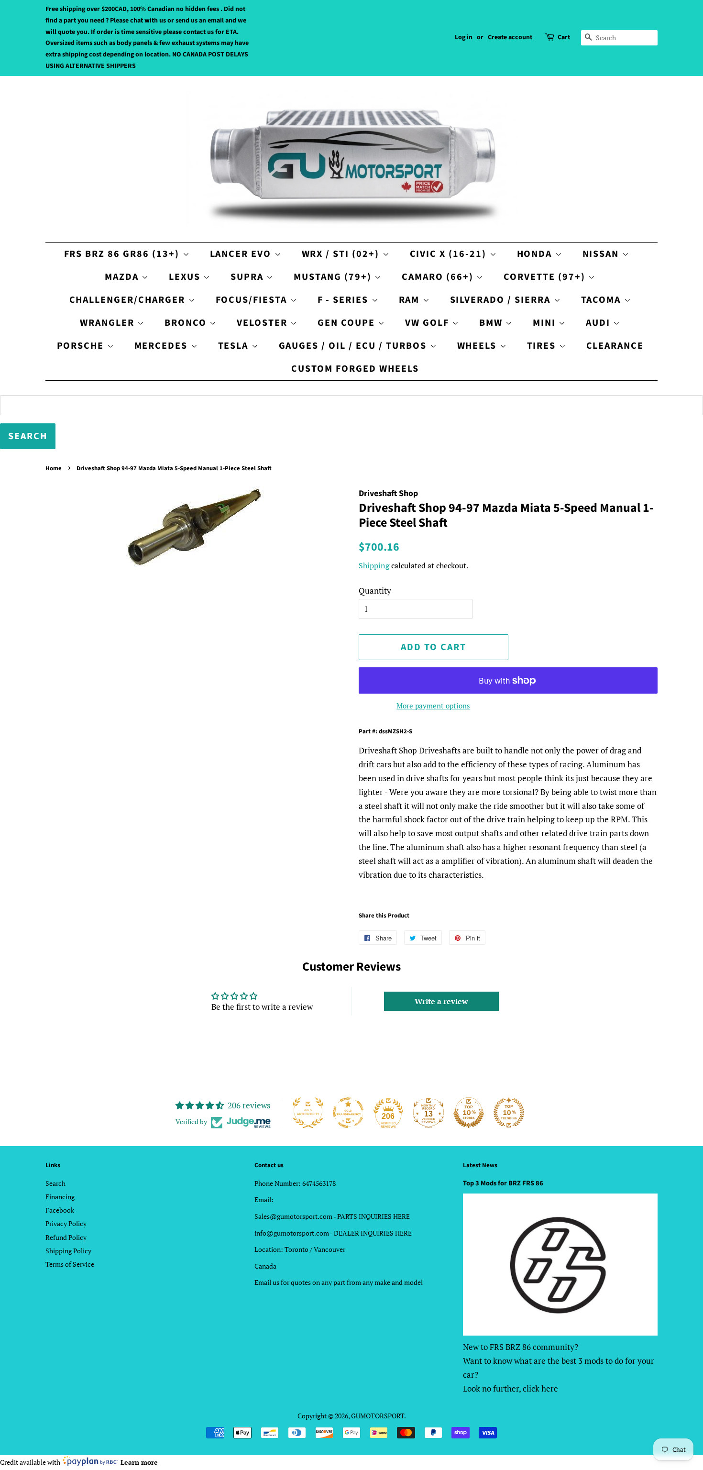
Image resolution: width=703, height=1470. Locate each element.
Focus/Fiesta (253, 300)
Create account (510, 37)
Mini (546, 323)
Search (55, 1183)
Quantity (375, 590)
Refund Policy (66, 1237)
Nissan (602, 254)
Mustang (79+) (334, 277)
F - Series (345, 300)
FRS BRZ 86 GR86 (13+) (123, 254)
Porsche (82, 346)
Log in (463, 37)
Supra (248, 277)
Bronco (187, 323)
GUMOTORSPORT (377, 1415)
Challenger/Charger (128, 300)
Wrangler (108, 323)
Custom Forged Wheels (355, 369)
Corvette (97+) (546, 277)
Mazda (123, 277)
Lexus (186, 277)
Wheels (478, 346)
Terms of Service (69, 1264)
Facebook (59, 1210)
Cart (564, 37)
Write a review (441, 1001)
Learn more (139, 1462)
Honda (536, 254)
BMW (492, 323)
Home (53, 468)
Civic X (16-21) (450, 254)
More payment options (433, 705)
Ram (411, 300)
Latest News (480, 1165)
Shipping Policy (68, 1250)
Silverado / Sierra (502, 300)
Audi (599, 323)
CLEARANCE (615, 346)
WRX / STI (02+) (342, 254)
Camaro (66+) (439, 277)
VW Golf (428, 323)
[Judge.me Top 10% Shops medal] (468, 1112)
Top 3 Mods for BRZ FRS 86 (503, 1183)
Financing (60, 1196)
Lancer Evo (242, 254)
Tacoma (602, 300)
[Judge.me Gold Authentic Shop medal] (308, 1112)
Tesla (235, 346)
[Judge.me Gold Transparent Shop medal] (348, 1112)
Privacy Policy (66, 1223)
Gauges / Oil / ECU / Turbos (354, 346)
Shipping (374, 565)
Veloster (263, 323)
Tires (543, 346)
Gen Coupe (348, 323)
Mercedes (162, 346)
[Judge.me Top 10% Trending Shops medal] (509, 1112)
